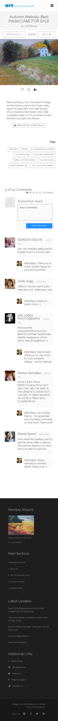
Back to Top (17, 661)
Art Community (17, 581)
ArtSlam (42, 704)
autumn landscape (44, 155)
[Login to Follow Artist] (35, 90)
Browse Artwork (17, 562)
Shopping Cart (19, 667)
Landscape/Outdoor (43, 149)
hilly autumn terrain (43, 166)
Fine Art (13, 149)
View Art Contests (16, 642)
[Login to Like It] (22, 90)
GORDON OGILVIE (30, 239)
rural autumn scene (24, 160)
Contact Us (17, 686)
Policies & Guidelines (35, 707)
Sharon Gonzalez (29, 373)
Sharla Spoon (27, 433)
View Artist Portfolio (30, 125)
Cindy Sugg (25, 281)
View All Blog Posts (17, 636)
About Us (16, 673)
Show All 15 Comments (41, 192)
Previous (15, 34)
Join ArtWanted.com (19, 575)
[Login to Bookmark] (28, 90)
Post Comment (39, 226)
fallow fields (46, 160)
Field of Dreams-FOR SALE (20, 538)
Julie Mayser (30, 26)
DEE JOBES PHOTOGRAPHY (29, 317)
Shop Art (14, 569)
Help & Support (18, 679)
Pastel (25, 149)
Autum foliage (22, 155)
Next (45, 34)
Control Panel (16, 588)
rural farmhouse (18, 166)
